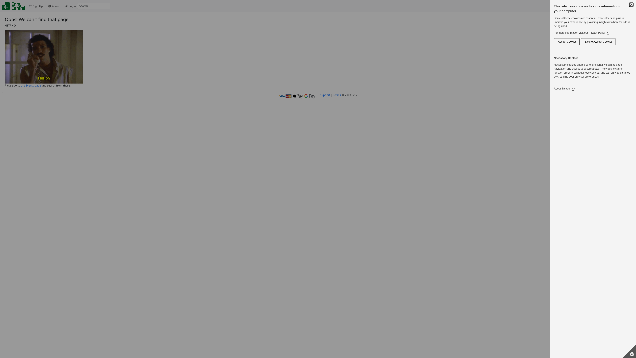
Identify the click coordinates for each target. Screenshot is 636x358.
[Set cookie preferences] (629, 351)
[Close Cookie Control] (631, 5)
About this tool (564, 88)
